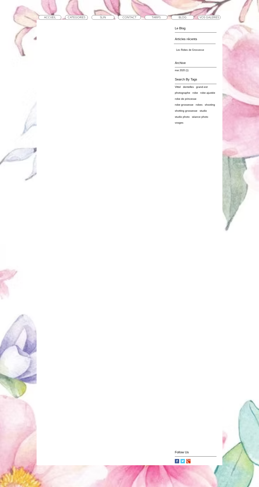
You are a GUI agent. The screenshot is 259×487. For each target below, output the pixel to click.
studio (203, 110)
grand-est (202, 86)
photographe (182, 92)
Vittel (178, 86)
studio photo (182, 116)
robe (195, 92)
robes (199, 104)
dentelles (188, 86)
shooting (210, 104)
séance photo (200, 116)
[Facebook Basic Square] (177, 461)
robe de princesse (185, 98)
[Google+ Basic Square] (188, 461)
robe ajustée (207, 92)
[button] (76, 17)
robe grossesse (184, 104)
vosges (179, 122)
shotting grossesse (186, 110)
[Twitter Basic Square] (183, 461)
